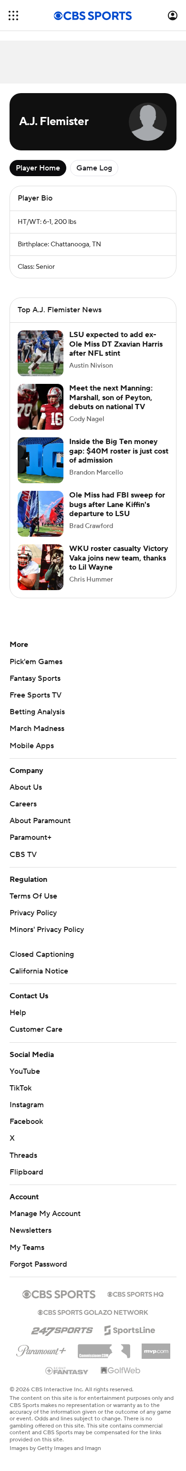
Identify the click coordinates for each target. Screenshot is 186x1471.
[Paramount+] (41, 1349)
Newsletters (31, 1230)
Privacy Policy (33, 913)
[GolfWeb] (121, 1371)
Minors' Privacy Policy (47, 929)
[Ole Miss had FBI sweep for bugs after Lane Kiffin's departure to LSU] (40, 514)
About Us (26, 787)
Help (18, 1012)
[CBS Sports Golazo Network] (93, 1311)
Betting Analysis (37, 712)
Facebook (26, 1121)
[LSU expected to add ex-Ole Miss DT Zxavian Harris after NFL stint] (40, 353)
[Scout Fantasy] (67, 1370)
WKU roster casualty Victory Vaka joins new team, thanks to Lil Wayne (118, 557)
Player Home (38, 168)
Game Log (94, 168)
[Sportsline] (129, 1328)
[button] (13, 15)
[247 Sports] (62, 1328)
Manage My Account (45, 1213)
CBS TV (23, 854)
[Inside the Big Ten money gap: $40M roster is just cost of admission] (40, 460)
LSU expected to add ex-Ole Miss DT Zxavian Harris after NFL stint (116, 344)
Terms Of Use (33, 896)
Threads (23, 1155)
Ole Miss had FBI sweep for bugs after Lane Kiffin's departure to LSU (117, 504)
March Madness (37, 728)
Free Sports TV (36, 695)
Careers (23, 804)
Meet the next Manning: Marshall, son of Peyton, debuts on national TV (111, 397)
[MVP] (156, 1347)
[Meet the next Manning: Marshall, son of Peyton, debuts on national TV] (40, 407)
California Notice (39, 971)
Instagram (27, 1105)
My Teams (27, 1247)
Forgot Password (38, 1264)
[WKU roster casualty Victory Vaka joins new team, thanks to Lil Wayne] (40, 567)
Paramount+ (31, 837)
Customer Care (36, 1029)
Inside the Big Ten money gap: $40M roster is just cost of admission (118, 451)
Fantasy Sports (35, 678)
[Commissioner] (104, 1348)
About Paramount (40, 820)
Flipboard (26, 1172)
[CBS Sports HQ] (135, 1293)
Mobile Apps (32, 746)
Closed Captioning (42, 954)
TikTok (20, 1088)
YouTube (25, 1071)
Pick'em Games (36, 662)
